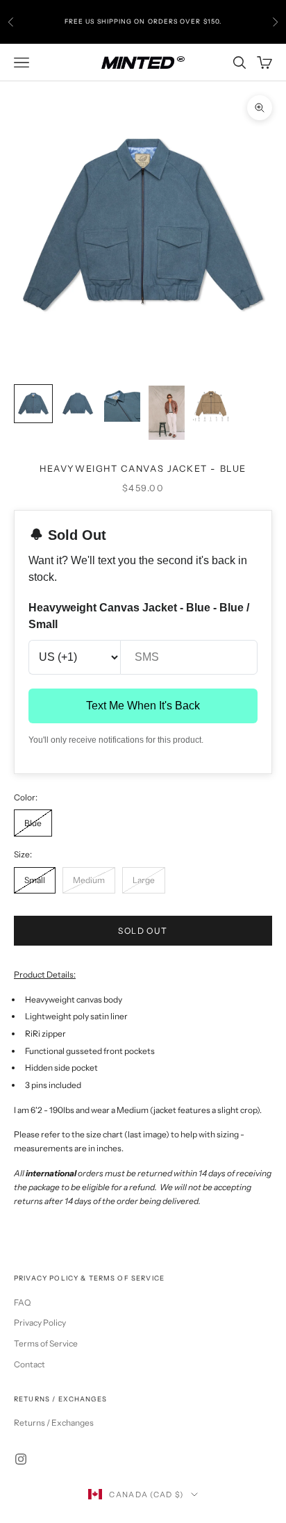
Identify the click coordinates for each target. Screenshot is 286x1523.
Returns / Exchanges (54, 1422)
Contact (29, 1364)
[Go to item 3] (122, 403)
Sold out (143, 930)
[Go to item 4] (166, 412)
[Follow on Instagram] (21, 1459)
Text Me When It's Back (143, 705)
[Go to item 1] (33, 403)
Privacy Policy (40, 1322)
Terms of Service (46, 1343)
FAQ (22, 1302)
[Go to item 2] (77, 403)
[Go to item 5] (211, 403)
